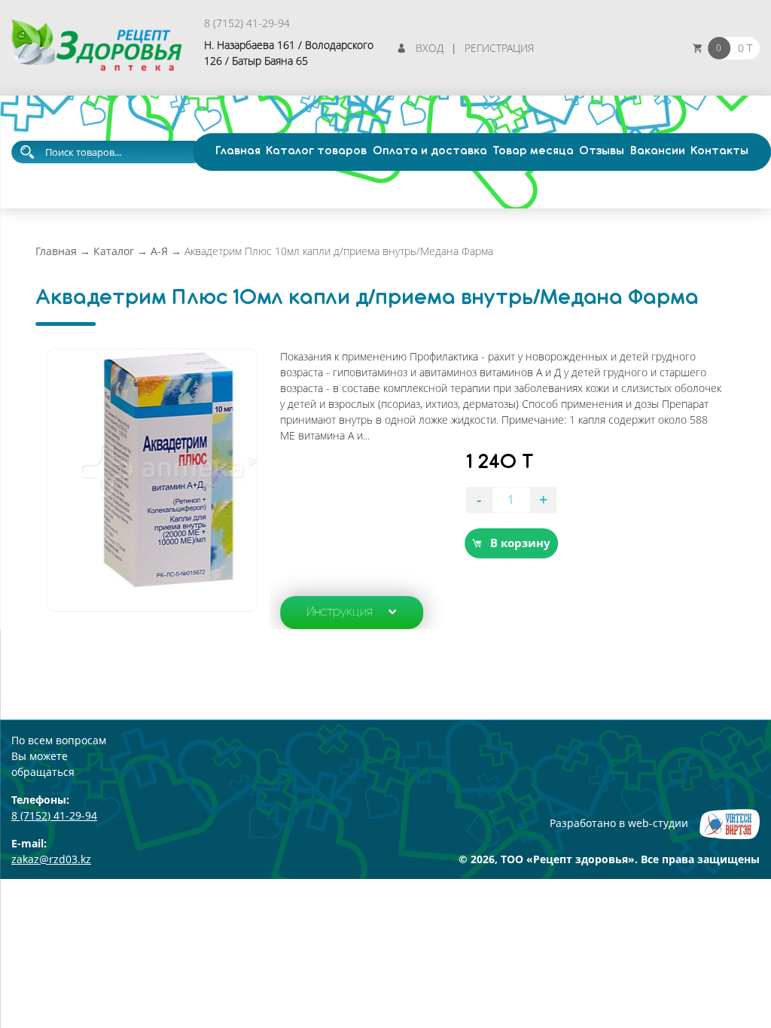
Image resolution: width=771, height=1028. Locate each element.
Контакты (719, 151)
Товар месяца (533, 151)
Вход (429, 48)
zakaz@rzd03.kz (51, 859)
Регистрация (499, 48)
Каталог (113, 251)
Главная (238, 151)
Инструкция (339, 612)
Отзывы (601, 151)
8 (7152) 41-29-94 (247, 23)
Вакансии (657, 151)
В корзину (520, 543)
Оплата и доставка (430, 151)
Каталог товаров (316, 151)
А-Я (159, 251)
